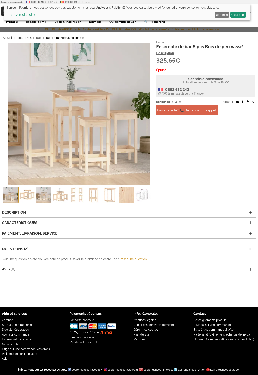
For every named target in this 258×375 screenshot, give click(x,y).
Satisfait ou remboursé (17, 324)
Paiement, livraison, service (29, 233)
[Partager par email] (237, 101)
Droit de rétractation (15, 329)
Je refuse (222, 14)
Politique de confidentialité (19, 353)
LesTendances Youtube (224, 369)
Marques (139, 339)
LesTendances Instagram (122, 369)
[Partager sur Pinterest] (248, 101)
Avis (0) (8, 269)
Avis (4, 358)
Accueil (8, 37)
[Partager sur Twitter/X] (252, 101)
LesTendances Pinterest (158, 369)
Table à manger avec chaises (65, 37)
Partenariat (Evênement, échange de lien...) (222, 334)
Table (39, 37)
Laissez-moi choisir (21, 15)
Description (165, 53)
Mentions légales (145, 320)
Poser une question (133, 259)
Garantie (7, 320)
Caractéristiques (19, 223)
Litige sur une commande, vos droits (26, 349)
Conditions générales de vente (154, 324)
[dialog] (127, 12)
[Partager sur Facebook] (242, 101)
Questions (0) (15, 249)
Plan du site (141, 334)
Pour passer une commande (212, 324)
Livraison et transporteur (18, 339)
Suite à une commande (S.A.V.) (214, 329)
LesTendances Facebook (87, 369)
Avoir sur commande (15, 334)
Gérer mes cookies (146, 329)
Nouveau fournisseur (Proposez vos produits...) (224, 339)
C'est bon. (237, 14)
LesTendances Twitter (191, 369)
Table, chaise (24, 37)
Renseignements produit (210, 320)
